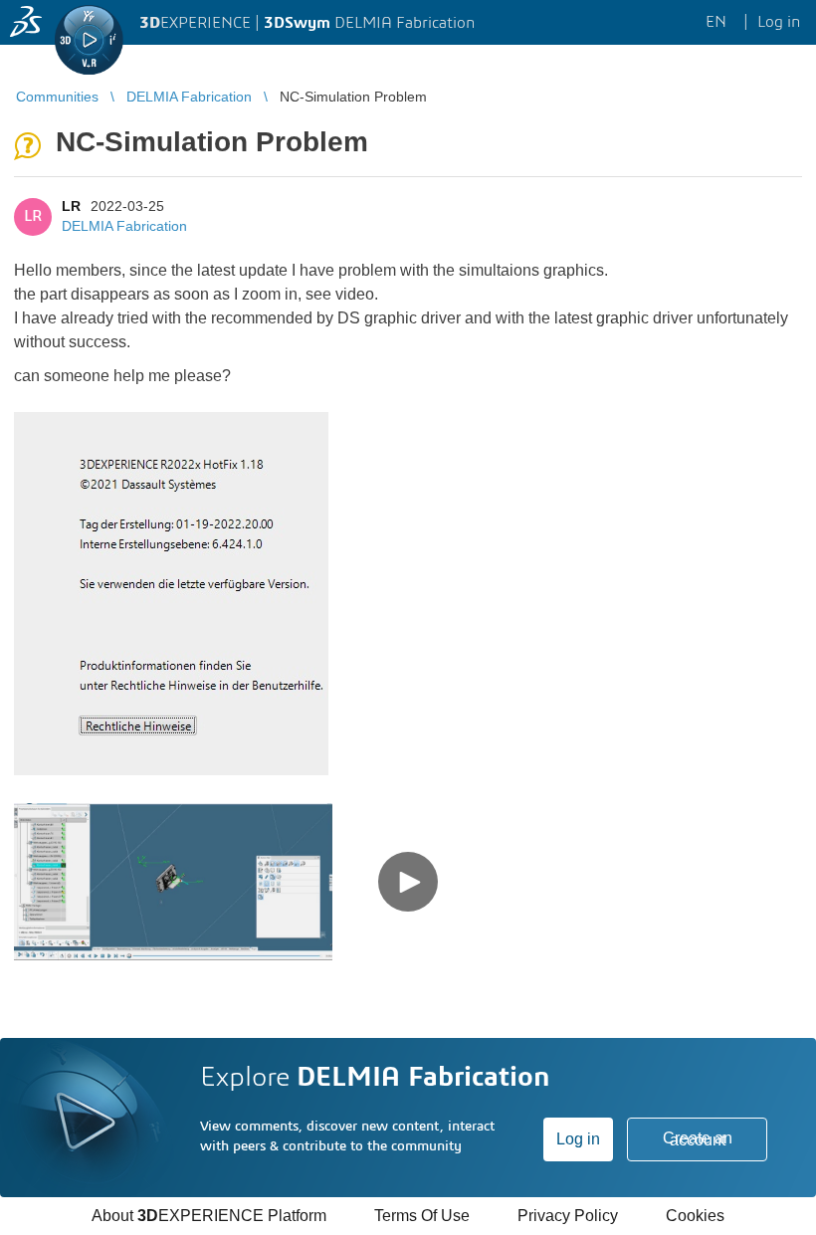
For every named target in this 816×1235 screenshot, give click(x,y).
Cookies (695, 1215)
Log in (578, 1139)
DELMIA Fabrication (124, 226)
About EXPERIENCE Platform (209, 1215)
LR (71, 206)
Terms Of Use (422, 1215)
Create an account (697, 1139)
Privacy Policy (567, 1215)
